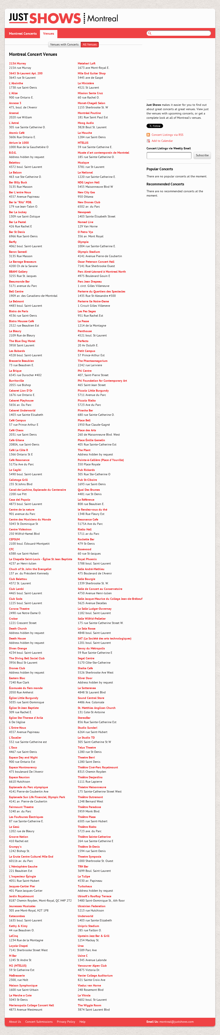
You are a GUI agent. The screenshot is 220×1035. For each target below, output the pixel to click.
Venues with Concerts (64, 45)
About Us (15, 1022)
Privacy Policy (66, 1022)
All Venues (90, 45)
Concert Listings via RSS (167, 135)
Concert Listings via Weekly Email (169, 149)
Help (82, 1022)
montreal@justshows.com (176, 1022)
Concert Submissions (39, 1022)
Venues (48, 34)
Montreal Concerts (23, 34)
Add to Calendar (162, 141)
